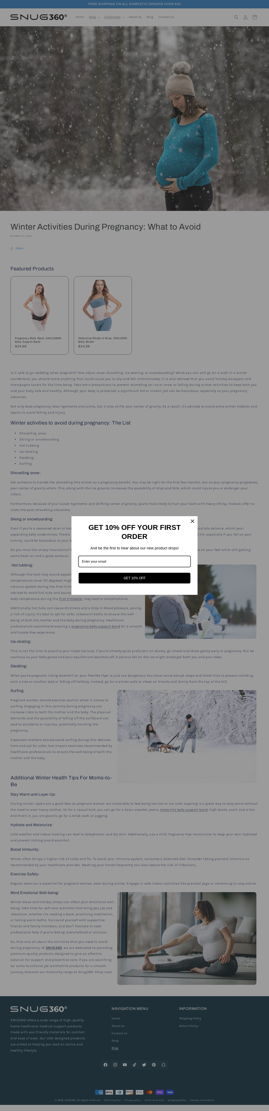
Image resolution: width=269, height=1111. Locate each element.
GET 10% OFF (135, 578)
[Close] (192, 521)
